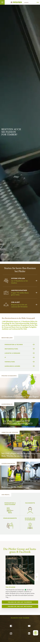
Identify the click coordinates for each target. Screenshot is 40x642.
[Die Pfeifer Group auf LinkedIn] (29, 633)
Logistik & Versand (12, 353)
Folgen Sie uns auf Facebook (20, 602)
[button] (2, 2)
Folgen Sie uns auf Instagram (20, 606)
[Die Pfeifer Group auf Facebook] (11, 626)
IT (5, 357)
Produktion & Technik (14, 344)
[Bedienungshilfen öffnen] (35, 632)
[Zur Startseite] (20, 2)
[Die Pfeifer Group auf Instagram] (11, 633)
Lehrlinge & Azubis (12, 366)
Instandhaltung (11, 349)
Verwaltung (10, 361)
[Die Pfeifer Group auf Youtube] (29, 626)
